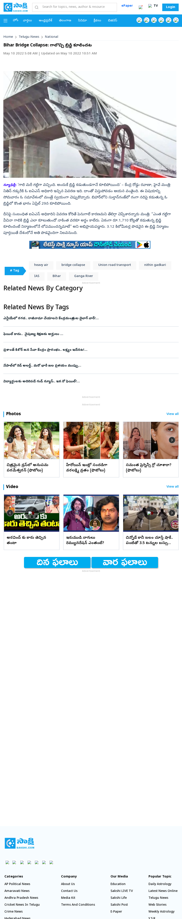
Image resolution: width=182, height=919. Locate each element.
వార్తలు (27, 21)
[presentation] (10, 440)
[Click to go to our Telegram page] (44, 862)
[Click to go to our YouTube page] (168, 20)
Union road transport (114, 265)
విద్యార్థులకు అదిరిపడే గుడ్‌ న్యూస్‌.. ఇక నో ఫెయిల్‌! (87, 381)
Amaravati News (17, 891)
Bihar (57, 276)
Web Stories (157, 905)
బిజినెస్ (112, 21)
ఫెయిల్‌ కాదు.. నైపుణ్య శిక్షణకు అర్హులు (90, 334)
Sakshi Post (119, 905)
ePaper (127, 6)
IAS (36, 276)
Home (8, 37)
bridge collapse (73, 265)
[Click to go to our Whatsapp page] (146, 20)
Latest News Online (163, 891)
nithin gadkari (155, 265)
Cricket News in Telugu (22, 905)
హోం (15, 20)
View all (172, 414)
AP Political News (17, 884)
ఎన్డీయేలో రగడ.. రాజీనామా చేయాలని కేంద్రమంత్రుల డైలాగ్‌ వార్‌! (89, 318)
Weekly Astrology (161, 912)
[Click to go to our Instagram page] (161, 20)
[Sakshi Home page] (15, 7)
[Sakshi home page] (19, 843)
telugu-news (29, 37)
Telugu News (158, 898)
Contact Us (69, 891)
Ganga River (83, 276)
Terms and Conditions (78, 905)
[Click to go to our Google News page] (176, 20)
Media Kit (68, 898)
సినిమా (82, 21)
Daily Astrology (159, 884)
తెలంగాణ (65, 21)
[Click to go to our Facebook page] (139, 20)
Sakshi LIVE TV (122, 891)
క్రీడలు (97, 21)
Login (170, 7)
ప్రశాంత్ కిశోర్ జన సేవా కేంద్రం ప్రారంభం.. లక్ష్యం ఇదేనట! (89, 350)
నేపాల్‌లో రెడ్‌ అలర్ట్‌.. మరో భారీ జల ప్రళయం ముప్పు (87, 366)
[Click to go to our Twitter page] (154, 20)
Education (118, 884)
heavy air (41, 265)
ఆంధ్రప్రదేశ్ (45, 21)
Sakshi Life (119, 898)
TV (155, 6)
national (51, 37)
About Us (68, 884)
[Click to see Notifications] (140, 7)
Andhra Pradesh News (21, 898)
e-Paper (116, 912)
